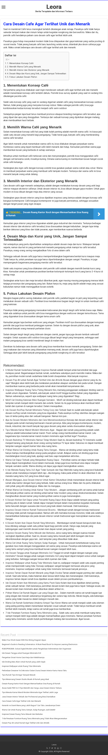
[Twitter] (52, 748)
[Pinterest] (55, 748)
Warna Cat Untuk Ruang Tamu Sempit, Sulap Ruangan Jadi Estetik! (28, 710)
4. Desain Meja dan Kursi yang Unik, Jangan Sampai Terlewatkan (36, 73)
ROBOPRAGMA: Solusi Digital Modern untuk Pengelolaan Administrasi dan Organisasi (36, 649)
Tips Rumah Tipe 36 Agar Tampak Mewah (18, 675)
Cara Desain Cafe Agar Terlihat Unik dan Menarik (21, 701)
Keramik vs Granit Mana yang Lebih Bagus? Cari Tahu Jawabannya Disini (31, 705)
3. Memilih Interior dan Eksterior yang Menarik (28, 70)
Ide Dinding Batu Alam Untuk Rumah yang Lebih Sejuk (23, 662)
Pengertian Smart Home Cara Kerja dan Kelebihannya (23, 657)
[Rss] (47, 748)
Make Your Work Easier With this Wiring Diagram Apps (24, 640)
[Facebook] (49, 748)
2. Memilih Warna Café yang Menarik (24, 66)
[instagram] (61, 748)
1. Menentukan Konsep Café (20, 63)
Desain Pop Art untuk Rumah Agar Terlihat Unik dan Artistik (25, 723)
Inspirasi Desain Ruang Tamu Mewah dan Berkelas (22, 714)
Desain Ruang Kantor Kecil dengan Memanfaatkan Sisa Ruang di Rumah (31, 684)
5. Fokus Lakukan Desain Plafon (22, 77)
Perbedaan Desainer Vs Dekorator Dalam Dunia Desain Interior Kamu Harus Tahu (34, 670)
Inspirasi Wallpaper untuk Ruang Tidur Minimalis (21, 666)
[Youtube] (58, 748)
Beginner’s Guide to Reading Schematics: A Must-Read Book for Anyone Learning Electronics (39, 644)
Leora (54, 6)
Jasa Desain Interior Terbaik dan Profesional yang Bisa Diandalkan (28, 697)
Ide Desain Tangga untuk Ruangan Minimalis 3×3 (21, 653)
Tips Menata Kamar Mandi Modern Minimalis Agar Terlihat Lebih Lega (30, 692)
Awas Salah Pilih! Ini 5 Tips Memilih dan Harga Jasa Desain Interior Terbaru (32, 688)
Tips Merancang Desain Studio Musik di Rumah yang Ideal (25, 679)
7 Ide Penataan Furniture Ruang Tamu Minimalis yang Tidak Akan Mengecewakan (34, 718)
